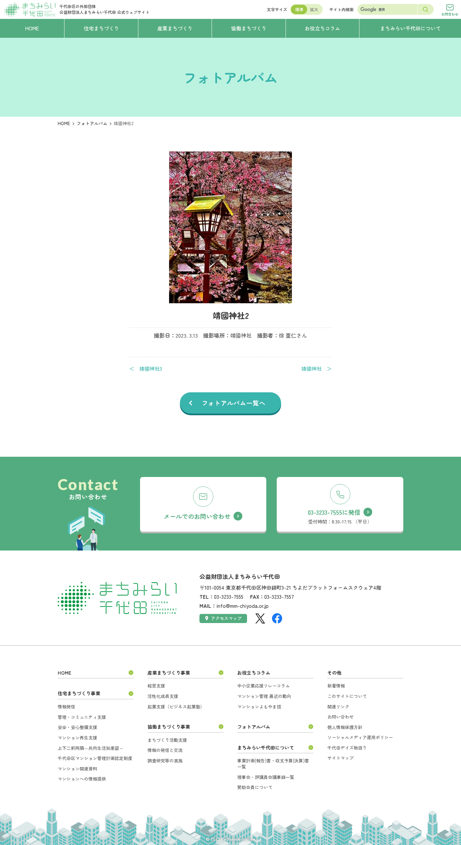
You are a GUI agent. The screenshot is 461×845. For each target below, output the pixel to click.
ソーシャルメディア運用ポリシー (360, 737)
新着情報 (336, 685)
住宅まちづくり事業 (79, 693)
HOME (64, 123)
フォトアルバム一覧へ (234, 402)
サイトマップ (340, 758)
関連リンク (338, 706)
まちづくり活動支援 (167, 740)
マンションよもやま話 (259, 706)
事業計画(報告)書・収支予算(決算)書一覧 (273, 763)
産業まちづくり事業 (168, 672)
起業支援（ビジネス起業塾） (176, 706)
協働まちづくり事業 (168, 726)
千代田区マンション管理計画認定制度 (95, 758)
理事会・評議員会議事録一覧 (265, 777)
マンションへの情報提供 (82, 779)
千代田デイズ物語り (347, 747)
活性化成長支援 (162, 696)
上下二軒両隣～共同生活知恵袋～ (91, 748)
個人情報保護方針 (344, 727)
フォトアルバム (92, 123)
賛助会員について (254, 787)
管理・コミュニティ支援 (82, 717)
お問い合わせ (340, 716)
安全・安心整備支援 (77, 727)
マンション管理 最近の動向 (264, 696)
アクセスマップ (226, 618)
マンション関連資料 (77, 768)
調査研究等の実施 (165, 760)
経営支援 (156, 685)
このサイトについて (347, 696)
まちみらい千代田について (265, 747)
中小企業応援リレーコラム (263, 685)
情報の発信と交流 (165, 750)
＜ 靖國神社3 (145, 368)
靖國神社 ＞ (316, 368)
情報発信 (66, 706)
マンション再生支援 (77, 737)
